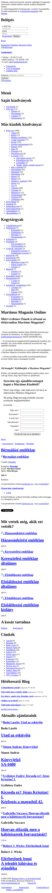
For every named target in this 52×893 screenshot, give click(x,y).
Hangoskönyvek (12, 206)
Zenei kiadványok (13, 209)
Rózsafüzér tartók (13, 276)
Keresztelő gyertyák (19, 251)
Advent (9, 641)
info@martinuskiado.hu (18, 62)
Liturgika (14, 190)
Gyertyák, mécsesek (14, 248)
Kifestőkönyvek (22, 160)
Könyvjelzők (11, 260)
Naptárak (9, 204)
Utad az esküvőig (15, 735)
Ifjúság (14, 179)
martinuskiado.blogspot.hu (11, 337)
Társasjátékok (11, 211)
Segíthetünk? (6, 52)
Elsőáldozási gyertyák (20, 253)
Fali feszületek (17, 244)
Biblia (13, 135)
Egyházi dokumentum (20, 144)
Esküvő (9, 652)
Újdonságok (11, 66)
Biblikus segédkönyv (19, 137)
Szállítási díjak (12, 71)
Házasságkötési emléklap (22, 540)
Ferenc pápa (11, 654)
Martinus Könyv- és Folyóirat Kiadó (26, 878)
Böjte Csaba (11, 645)
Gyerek (14, 281)
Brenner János (11, 647)
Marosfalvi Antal (17, 262)
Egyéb (13, 142)
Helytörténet (16, 113)
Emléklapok (11, 228)
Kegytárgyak (8, 444)
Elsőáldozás (16, 232)
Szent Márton (11, 673)
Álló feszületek (17, 246)
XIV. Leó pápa (12, 675)
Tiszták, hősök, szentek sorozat (28, 165)
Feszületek (10, 242)
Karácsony (10, 659)
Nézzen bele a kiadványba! (12, 488)
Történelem (15, 199)
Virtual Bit (31, 883)
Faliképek (10, 239)
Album (14, 133)
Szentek (14, 267)
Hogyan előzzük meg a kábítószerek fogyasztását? (24, 831)
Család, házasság (18, 140)
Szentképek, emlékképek (16, 285)
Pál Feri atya (11, 666)
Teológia (14, 197)
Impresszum (24, 887)
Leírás (8, 493)
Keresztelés (15, 230)
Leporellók (20, 163)
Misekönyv (15, 192)
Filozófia (14, 151)
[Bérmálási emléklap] (15, 456)
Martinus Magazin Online (21, 45)
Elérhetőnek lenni (19, 863)
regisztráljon (43, 484)
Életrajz (14, 111)
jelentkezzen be (27, 484)
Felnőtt (14, 283)
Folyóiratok (10, 107)
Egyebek (9, 306)
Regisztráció (7, 36)
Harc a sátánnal (17, 167)
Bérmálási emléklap (18, 450)
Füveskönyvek (17, 153)
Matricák (9, 269)
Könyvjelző (11, 762)
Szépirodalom (16, 118)
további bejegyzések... (10, 709)
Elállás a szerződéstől (14, 890)
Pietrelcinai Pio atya (14, 668)
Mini (13, 290)
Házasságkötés (17, 237)
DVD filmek (11, 202)
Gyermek (15, 156)
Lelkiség (14, 116)
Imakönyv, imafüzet (19, 181)
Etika (13, 149)
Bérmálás (15, 235)
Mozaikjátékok (12, 213)
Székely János (11, 670)
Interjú (13, 183)
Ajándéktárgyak (12, 225)
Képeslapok (11, 258)
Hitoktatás (15, 172)
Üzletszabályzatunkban (29, 11)
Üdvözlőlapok (11, 294)
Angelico (14, 271)
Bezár (3, 41)
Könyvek (10, 109)
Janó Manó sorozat (23, 158)
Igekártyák (10, 255)
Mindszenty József (13, 664)
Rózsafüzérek (11, 278)
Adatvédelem (6, 887)
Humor (14, 176)
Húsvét (9, 657)
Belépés (4, 13)
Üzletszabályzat (42, 887)
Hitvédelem (15, 174)
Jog (12, 186)
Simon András (16, 265)
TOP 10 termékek (13, 68)
